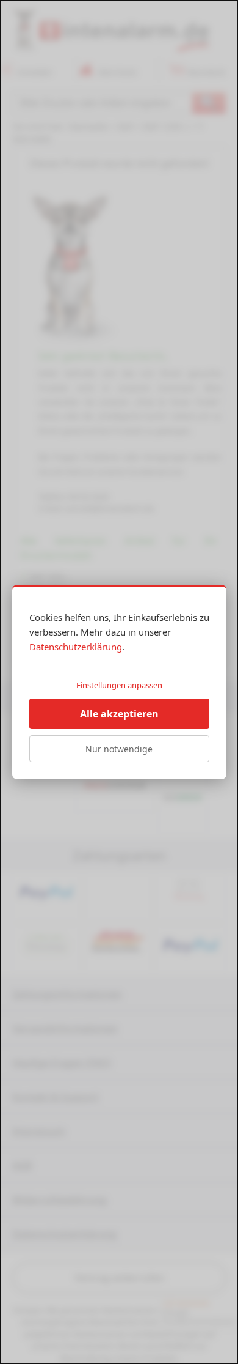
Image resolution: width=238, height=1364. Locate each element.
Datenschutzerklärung (75, 646)
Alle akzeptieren (119, 714)
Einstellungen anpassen (119, 685)
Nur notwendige (119, 749)
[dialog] (119, 682)
